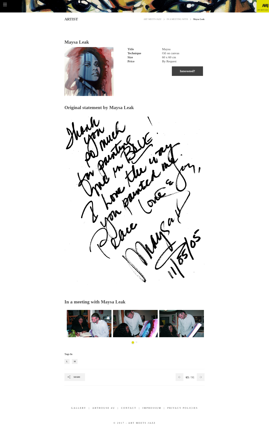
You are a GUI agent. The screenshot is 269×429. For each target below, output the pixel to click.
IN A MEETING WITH (177, 19)
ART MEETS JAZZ (152, 19)
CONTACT (128, 408)
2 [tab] (136, 342)
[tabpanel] (89, 324)
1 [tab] (133, 342)
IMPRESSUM (151, 408)
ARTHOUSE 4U (103, 408)
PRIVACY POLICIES (182, 408)
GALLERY (78, 408)
